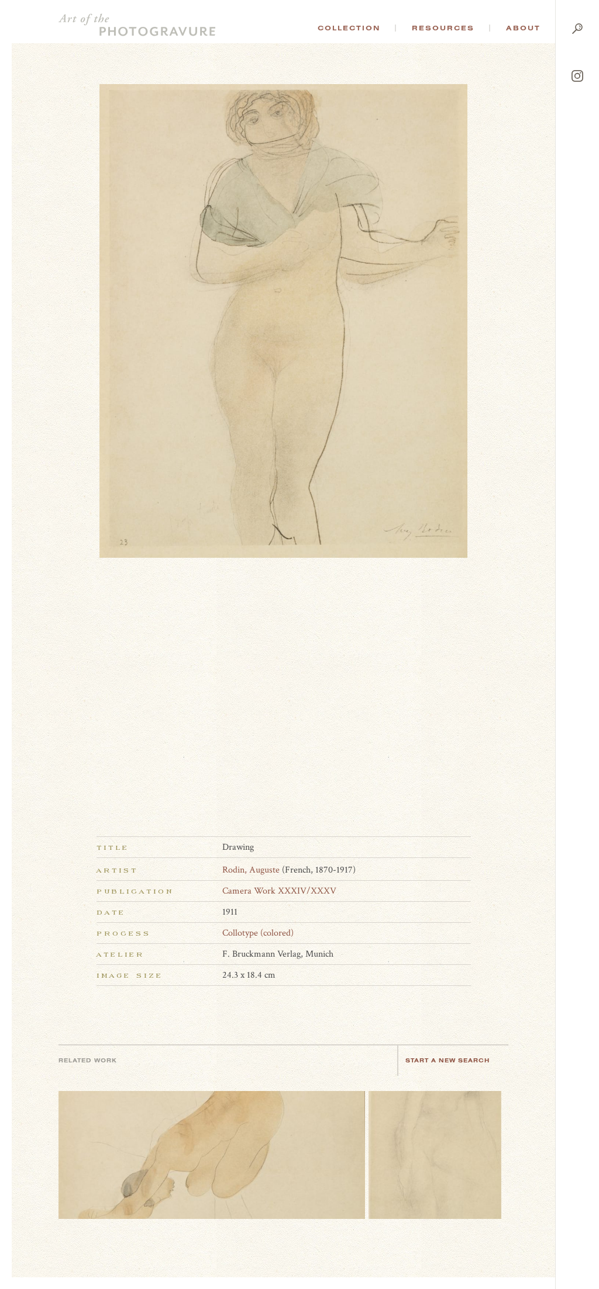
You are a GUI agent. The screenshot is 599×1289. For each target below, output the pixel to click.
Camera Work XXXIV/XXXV (279, 891)
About (523, 28)
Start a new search (447, 1060)
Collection (349, 28)
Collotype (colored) (258, 933)
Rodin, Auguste (251, 870)
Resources (443, 28)
